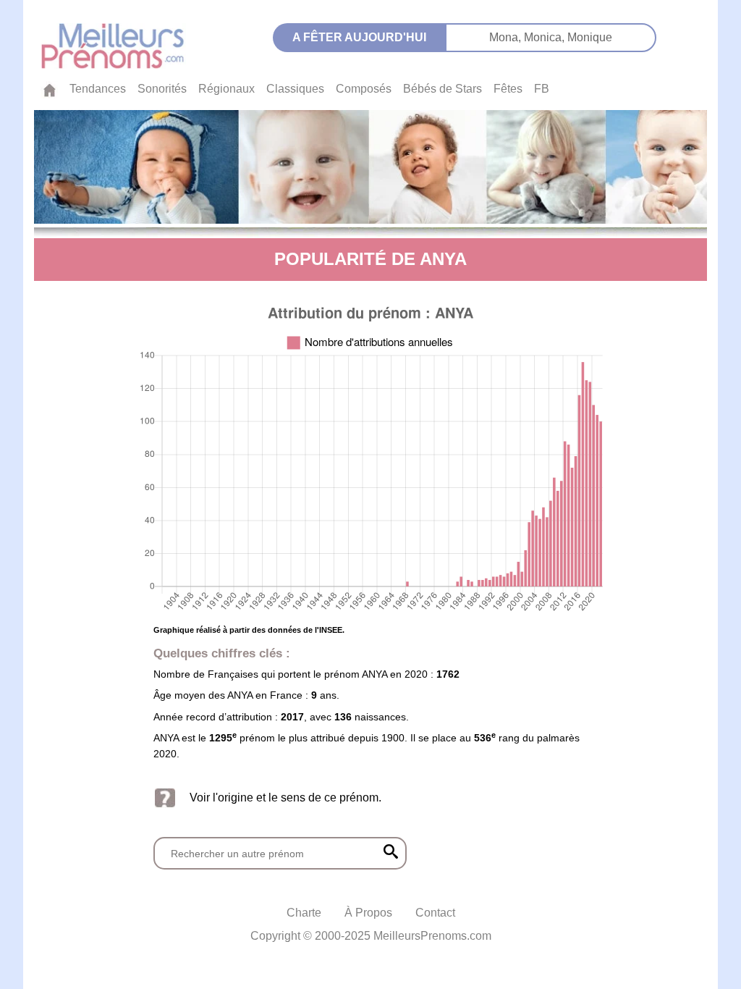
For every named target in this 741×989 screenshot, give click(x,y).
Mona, (506, 37)
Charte (304, 912)
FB (541, 89)
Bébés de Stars (442, 89)
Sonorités (162, 89)
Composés (363, 89)
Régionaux (226, 89)
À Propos (368, 912)
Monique (589, 37)
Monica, (545, 37)
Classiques (295, 89)
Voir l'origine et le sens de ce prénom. (285, 797)
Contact (435, 912)
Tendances (97, 89)
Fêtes (508, 89)
